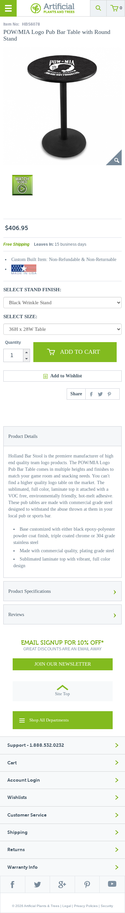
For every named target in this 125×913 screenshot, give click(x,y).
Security (107, 906)
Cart (12, 762)
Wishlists (17, 797)
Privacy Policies (86, 906)
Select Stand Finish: (32, 289)
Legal (66, 906)
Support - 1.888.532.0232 (35, 745)
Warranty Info (22, 867)
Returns (16, 849)
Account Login (23, 780)
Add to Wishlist (66, 375)
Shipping (17, 832)
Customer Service (27, 815)
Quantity (13, 342)
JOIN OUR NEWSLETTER (62, 664)
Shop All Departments (49, 719)
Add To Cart (80, 351)
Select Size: (20, 316)
